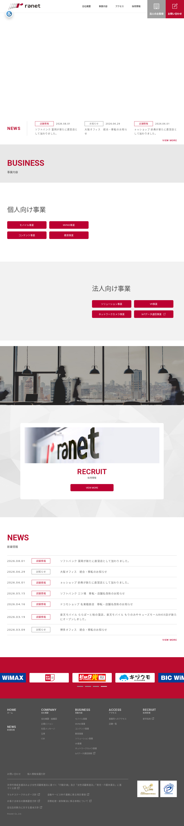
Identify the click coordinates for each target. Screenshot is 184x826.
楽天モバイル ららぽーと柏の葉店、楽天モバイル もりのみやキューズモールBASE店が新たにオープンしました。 (118, 617)
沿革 (43, 733)
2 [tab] (88, 686)
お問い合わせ (14, 774)
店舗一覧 (113, 723)
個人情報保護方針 (36, 774)
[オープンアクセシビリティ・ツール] (9, 13)
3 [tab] (96, 686)
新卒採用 (147, 718)
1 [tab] (80, 686)
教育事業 (79, 733)
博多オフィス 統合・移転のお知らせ (83, 629)
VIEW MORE (169, 140)
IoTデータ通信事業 (83, 753)
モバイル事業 (81, 718)
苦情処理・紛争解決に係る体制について (67, 801)
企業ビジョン (47, 723)
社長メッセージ (48, 728)
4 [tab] (104, 686)
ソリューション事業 (84, 738)
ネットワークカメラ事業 (86, 748)
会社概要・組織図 (49, 718)
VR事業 (78, 743)
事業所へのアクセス (117, 718)
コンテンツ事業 (82, 728)
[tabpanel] (92, 678)
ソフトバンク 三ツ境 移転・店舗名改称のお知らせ (92, 593)
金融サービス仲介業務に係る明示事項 (66, 794)
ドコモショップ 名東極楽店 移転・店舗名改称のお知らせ (96, 604)
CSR (43, 738)
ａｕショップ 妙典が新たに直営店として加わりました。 (155, 131)
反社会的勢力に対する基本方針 (23, 807)
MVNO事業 (80, 723)
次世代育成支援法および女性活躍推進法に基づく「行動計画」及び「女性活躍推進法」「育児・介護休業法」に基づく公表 (64, 786)
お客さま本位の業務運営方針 (22, 801)
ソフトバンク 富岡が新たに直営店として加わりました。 (56, 131)
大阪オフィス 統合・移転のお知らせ (106, 131)
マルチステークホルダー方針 (22, 794)
